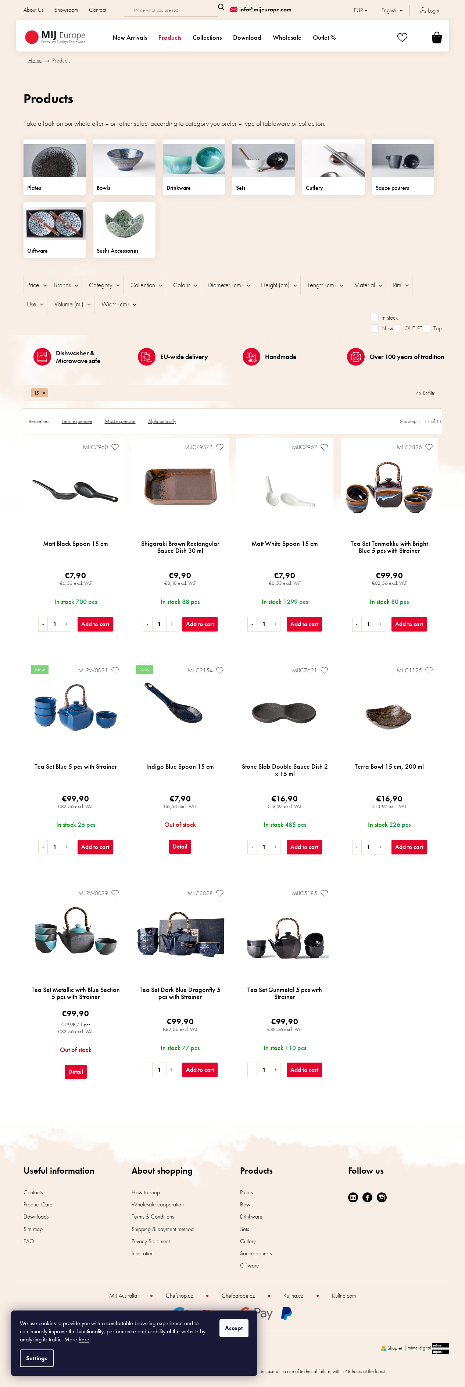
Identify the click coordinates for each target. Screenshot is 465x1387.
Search (221, 7)
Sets (244, 1229)
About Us (33, 10)
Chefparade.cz (238, 1295)
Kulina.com (344, 1295)
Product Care (38, 1204)
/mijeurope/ (382, 1197)
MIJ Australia (123, 1295)
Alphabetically (162, 421)
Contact (97, 10)
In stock (390, 317)
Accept (234, 1328)
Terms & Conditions (153, 1216)
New (387, 328)
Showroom (66, 10)
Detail (180, 846)
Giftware (249, 1265)
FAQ (29, 1241)
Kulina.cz (293, 1295)
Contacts (33, 1192)
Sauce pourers (256, 1253)
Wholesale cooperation (158, 1204)
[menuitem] (130, 37)
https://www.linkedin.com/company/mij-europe (353, 1197)
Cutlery (248, 1241)
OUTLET (413, 328)
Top (437, 328)
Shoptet (394, 1347)
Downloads (36, 1216)
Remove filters (424, 396)
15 (36, 393)
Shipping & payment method (163, 1229)
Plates (246, 1192)
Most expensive (120, 421)
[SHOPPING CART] (428, 37)
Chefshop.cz (179, 1295)
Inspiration (143, 1253)
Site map (33, 1229)
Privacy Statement (151, 1241)
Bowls (246, 1204)
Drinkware (251, 1216)
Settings (36, 1358)
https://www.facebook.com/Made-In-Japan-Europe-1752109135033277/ (367, 1197)
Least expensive (77, 421)
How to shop (146, 1192)
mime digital (419, 1347)
